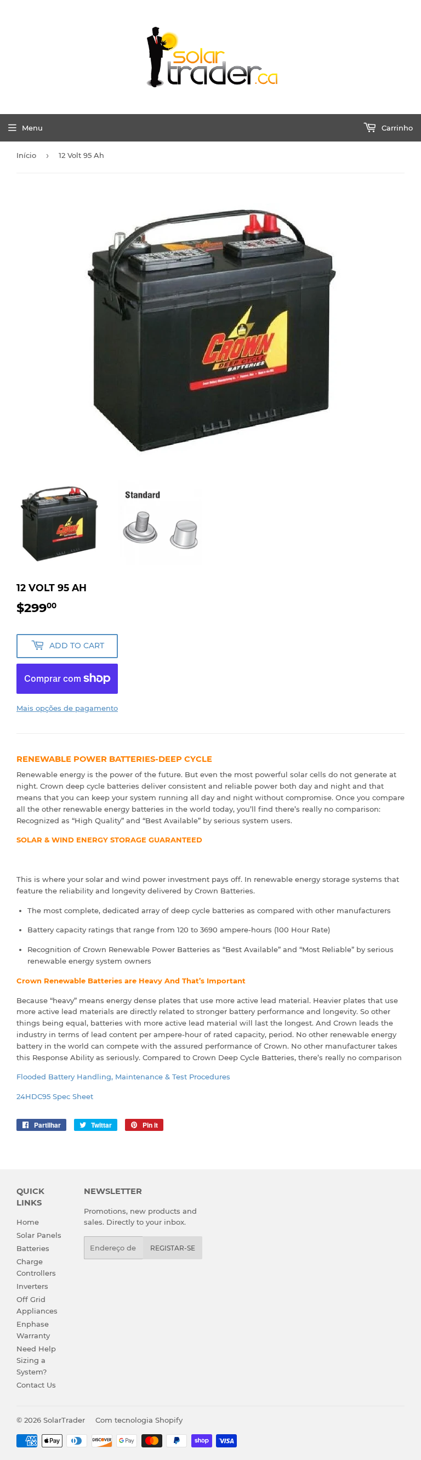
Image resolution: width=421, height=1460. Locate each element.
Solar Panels (38, 1235)
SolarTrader (64, 1420)
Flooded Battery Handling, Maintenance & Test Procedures (123, 1076)
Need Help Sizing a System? (36, 1360)
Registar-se (172, 1248)
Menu (32, 127)
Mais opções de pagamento (67, 708)
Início (26, 155)
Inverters (32, 1286)
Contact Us (36, 1384)
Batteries (32, 1248)
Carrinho (396, 127)
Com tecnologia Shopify (139, 1420)
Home (27, 1222)
